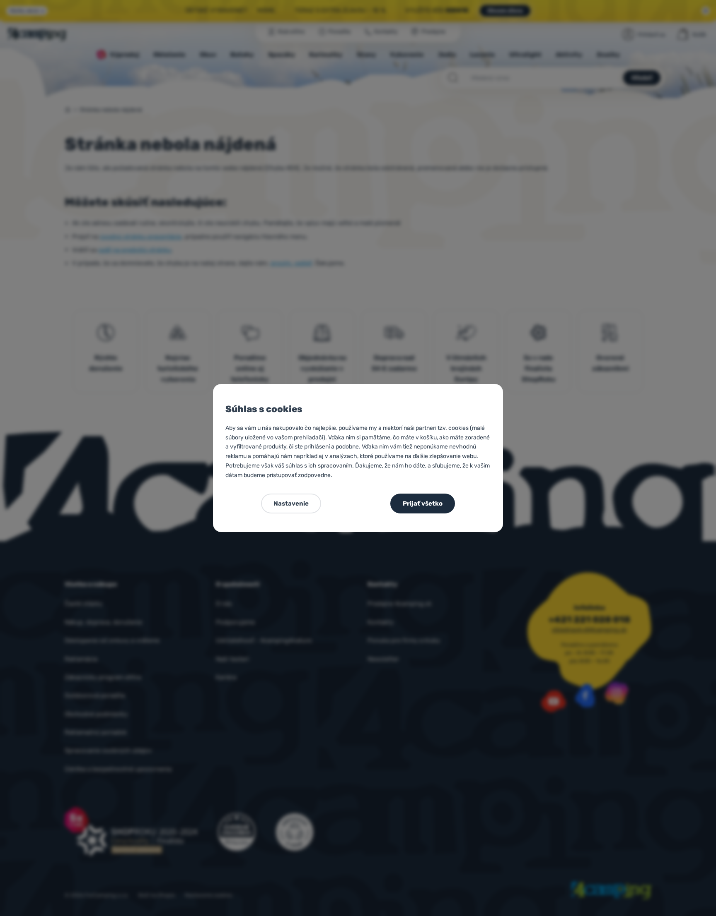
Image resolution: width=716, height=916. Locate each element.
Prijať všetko (423, 503)
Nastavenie (291, 503)
